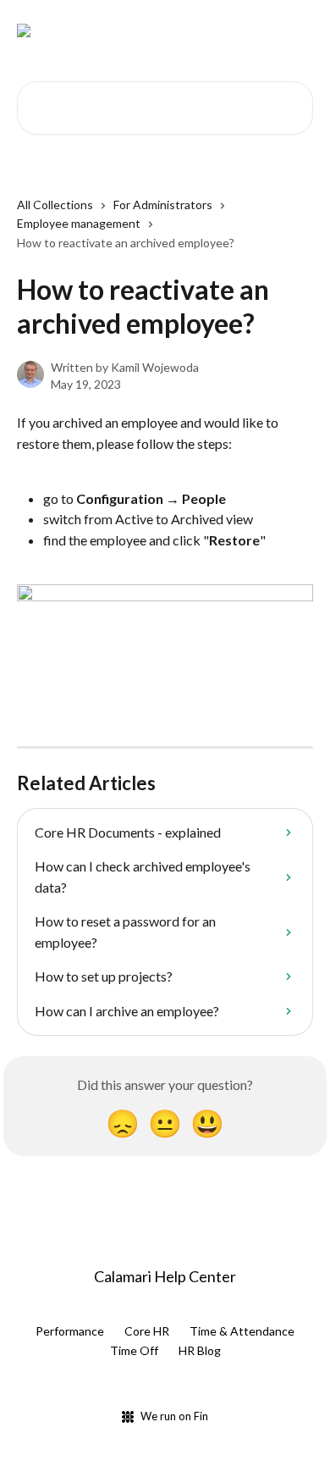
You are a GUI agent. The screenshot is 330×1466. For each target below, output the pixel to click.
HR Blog (200, 1350)
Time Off (134, 1350)
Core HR (146, 1331)
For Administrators (162, 204)
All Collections (55, 204)
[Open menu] (298, 30)
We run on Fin (174, 1416)
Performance (70, 1331)
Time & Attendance (242, 1331)
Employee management (78, 223)
